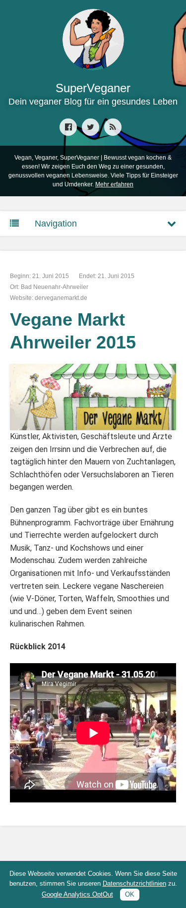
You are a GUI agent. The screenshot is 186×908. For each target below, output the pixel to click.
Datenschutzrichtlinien (134, 883)
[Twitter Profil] (90, 127)
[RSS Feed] (113, 127)
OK (129, 894)
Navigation (56, 223)
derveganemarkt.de (61, 297)
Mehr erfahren (114, 184)
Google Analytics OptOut (77, 894)
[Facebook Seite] (68, 127)
